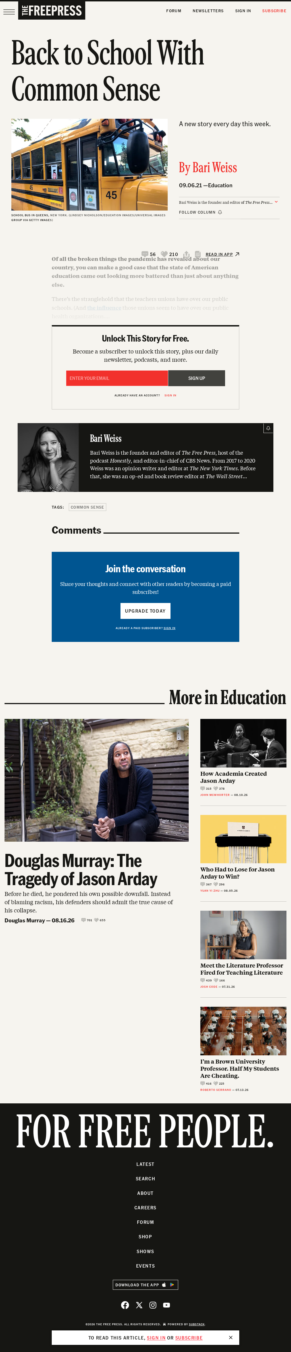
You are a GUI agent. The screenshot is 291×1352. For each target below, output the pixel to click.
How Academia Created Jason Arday (233, 777)
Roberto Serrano (215, 1089)
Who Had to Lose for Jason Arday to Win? (237, 873)
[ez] (9, 12)
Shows (145, 1251)
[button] (149, 254)
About (145, 1193)
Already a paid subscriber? (146, 628)
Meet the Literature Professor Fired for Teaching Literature (241, 969)
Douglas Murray (25, 920)
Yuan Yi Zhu (210, 890)
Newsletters (208, 10)
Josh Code (209, 986)
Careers (145, 1207)
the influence (104, 307)
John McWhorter (215, 794)
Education (220, 185)
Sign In (243, 10)
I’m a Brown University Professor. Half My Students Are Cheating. (239, 1068)
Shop (145, 1236)
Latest (145, 1164)
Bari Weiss (215, 168)
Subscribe (274, 10)
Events (145, 1265)
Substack (197, 1324)
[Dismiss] (231, 1337)
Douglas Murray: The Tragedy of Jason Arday (81, 869)
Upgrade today (145, 611)
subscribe (189, 1338)
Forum (173, 10)
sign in (156, 1338)
